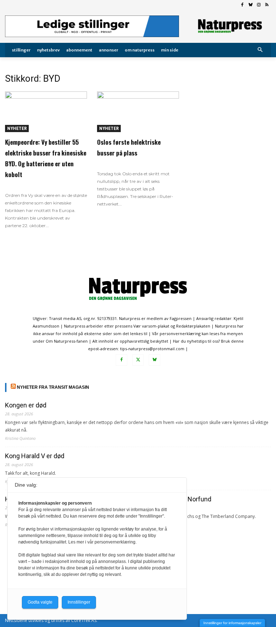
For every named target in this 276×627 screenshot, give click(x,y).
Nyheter (17, 128)
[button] (260, 50)
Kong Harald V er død (34, 456)
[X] (138, 360)
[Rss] (267, 5)
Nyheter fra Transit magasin (53, 387)
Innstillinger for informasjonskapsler (232, 623)
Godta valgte (40, 602)
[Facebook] (242, 5)
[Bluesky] (251, 5)
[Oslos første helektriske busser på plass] (138, 111)
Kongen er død (25, 405)
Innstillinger (79, 602)
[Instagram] (258, 5)
